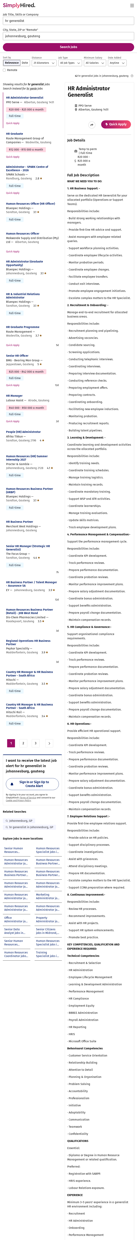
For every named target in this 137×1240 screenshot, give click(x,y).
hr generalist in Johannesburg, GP (31, 827)
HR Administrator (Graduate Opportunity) (24, 263)
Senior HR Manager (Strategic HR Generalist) (28, 547)
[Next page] (49, 743)
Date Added (114, 57)
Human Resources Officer (22, 233)
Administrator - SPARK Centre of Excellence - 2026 (27, 168)
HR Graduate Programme (22, 327)
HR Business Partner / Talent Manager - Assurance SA (31, 584)
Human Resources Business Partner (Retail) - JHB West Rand (29, 611)
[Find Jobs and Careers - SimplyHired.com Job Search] (19, 5)
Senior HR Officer (17, 355)
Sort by (7, 57)
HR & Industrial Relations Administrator (23, 295)
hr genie (32, 88)
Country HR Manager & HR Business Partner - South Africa (29, 673)
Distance (37, 57)
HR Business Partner (19, 521)
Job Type (63, 57)
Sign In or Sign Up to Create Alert (34, 784)
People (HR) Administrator (23, 432)
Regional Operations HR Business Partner (28, 642)
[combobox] (68, 21)
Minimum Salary (93, 57)
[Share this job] (91, 125)
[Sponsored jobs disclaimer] (132, 76)
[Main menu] (132, 5)
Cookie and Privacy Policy (18, 800)
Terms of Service (28, 797)
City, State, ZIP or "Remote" (20, 30)
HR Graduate (14, 133)
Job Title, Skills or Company (21, 14)
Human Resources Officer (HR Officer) (30, 203)
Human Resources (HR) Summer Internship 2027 (27, 458)
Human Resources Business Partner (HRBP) (29, 490)
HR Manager (14, 395)
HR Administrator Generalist (24, 97)
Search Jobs (68, 47)
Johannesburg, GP (20, 820)
